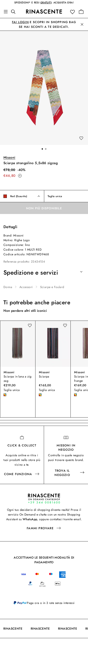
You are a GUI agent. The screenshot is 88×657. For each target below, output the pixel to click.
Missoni (9, 157)
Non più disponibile (44, 208)
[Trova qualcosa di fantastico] (14, 11)
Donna (7, 287)
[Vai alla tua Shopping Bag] (81, 11)
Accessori (26, 287)
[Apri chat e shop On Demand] (44, 498)
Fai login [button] (20, 22)
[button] (73, 11)
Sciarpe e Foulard (52, 287)
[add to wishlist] (81, 138)
